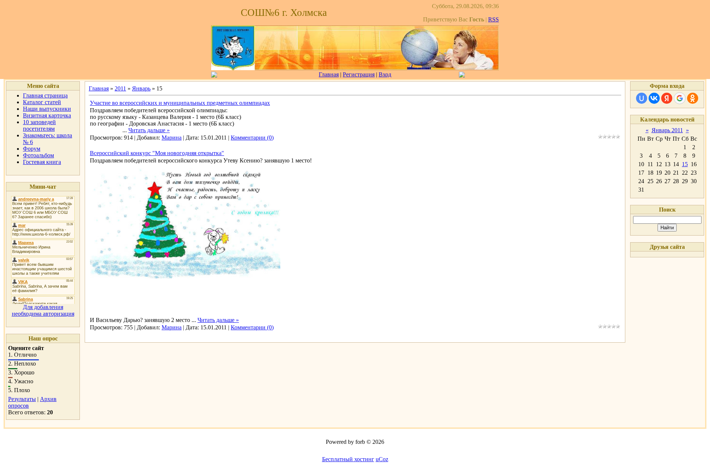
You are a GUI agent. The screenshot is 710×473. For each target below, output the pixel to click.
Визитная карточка (47, 115)
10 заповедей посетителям (39, 125)
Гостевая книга (42, 162)
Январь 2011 (667, 130)
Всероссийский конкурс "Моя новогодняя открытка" (157, 153)
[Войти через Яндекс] (666, 98)
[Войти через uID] (641, 98)
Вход (385, 74)
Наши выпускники (47, 109)
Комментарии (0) (252, 137)
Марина (172, 137)
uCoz (382, 459)
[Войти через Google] (680, 98)
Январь (141, 88)
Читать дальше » (149, 130)
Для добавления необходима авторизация (43, 310)
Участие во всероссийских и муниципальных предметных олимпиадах (180, 103)
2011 (120, 88)
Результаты (22, 399)
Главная (329, 74)
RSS (493, 19)
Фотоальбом (38, 155)
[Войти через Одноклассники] (692, 98)
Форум (31, 148)
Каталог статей (42, 102)
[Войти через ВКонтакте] (654, 98)
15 (685, 164)
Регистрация (359, 74)
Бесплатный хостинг (348, 459)
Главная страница (45, 95)
